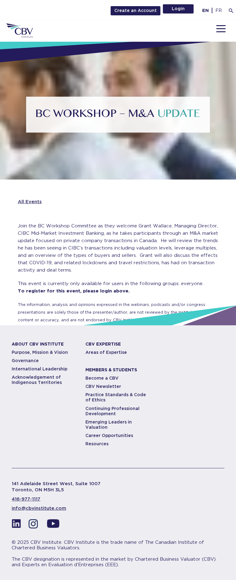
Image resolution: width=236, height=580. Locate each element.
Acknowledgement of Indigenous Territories (37, 380)
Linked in (16, 525)
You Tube (53, 525)
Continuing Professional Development (112, 411)
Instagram (35, 525)
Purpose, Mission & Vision (40, 352)
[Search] (231, 11)
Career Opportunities (109, 435)
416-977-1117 (26, 499)
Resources (96, 443)
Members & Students (111, 369)
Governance (25, 360)
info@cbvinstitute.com (39, 508)
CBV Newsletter (103, 386)
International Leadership (39, 368)
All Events (30, 201)
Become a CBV (102, 378)
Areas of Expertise (106, 352)
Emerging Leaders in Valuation (108, 425)
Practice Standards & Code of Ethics (115, 397)
